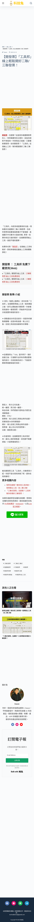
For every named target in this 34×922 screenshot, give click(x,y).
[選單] (3, 3)
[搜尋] (31, 3)
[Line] (20, 903)
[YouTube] (21, 724)
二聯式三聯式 (18, 563)
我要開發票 (7, 567)
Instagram (19, 504)
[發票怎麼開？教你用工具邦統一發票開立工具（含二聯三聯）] (17, 599)
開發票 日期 (18, 571)
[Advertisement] (17, 24)
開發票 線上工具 (20, 574)
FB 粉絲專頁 (9, 504)
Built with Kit (17, 771)
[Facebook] (12, 724)
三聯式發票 (7, 563)
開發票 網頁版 (7, 574)
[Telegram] (27, 903)
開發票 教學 (7, 571)
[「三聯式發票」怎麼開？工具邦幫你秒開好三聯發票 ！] (17, 625)
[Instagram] (17, 724)
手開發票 (17, 567)
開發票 (15, 247)
